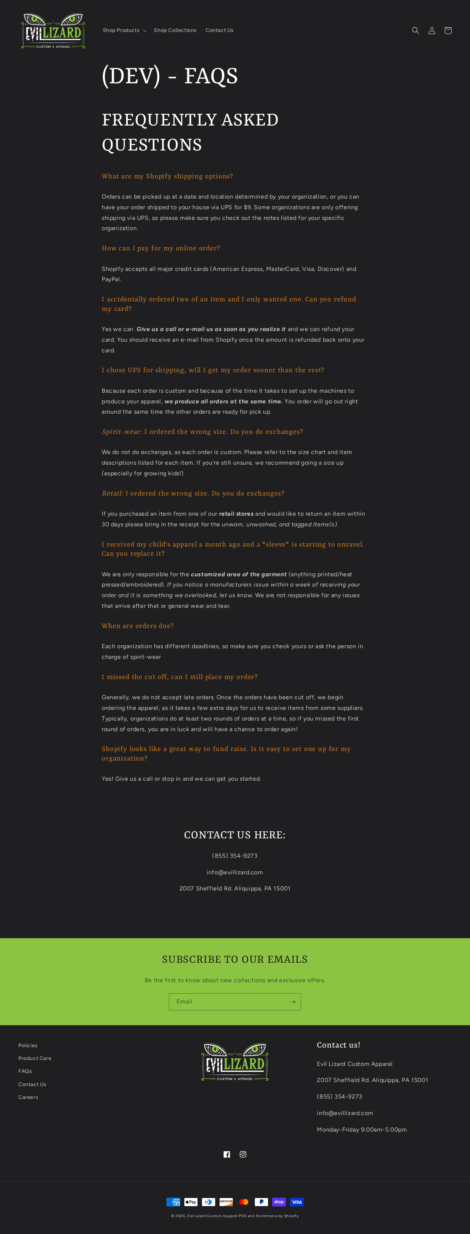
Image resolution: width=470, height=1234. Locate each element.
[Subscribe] (293, 1001)
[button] (124, 30)
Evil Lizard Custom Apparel (212, 1215)
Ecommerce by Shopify (277, 1215)
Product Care (34, 1058)
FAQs (25, 1071)
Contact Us (32, 1084)
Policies (28, 1045)
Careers (28, 1097)
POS (243, 1215)
